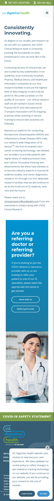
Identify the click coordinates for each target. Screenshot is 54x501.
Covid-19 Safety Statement (27, 416)
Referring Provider (25, 309)
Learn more (27, 494)
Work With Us (25, 299)
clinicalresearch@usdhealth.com (21, 201)
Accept (43, 494)
